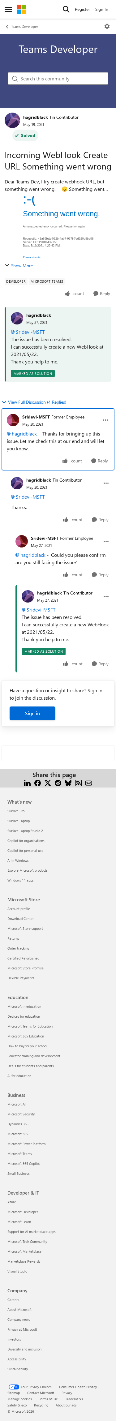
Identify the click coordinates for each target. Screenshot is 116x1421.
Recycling (41, 1405)
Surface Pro (15, 811)
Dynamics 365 (17, 1124)
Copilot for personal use (25, 850)
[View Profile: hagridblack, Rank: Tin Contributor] (12, 120)
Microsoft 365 (17, 1133)
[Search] (66, 9)
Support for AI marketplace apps (31, 1231)
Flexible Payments (20, 978)
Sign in (32, 713)
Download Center (20, 918)
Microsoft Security (21, 1114)
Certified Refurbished (23, 958)
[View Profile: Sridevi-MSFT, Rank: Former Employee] (13, 420)
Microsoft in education (24, 1006)
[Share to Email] (88, 782)
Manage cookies (19, 1399)
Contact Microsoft (40, 1392)
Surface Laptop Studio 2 (25, 830)
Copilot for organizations (26, 840)
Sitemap (13, 1392)
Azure (11, 1202)
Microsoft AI (16, 1104)
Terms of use (48, 1399)
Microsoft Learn (19, 1221)
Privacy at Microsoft (22, 1329)
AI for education (19, 1075)
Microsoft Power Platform (26, 1143)
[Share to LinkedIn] (27, 782)
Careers (13, 1299)
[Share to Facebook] (37, 782)
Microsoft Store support (25, 928)
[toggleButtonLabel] (107, 26)
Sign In (101, 9)
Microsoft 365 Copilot (23, 1163)
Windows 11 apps (20, 880)
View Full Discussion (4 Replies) (37, 402)
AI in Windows (18, 860)
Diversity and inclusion (24, 1349)
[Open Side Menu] (8, 9)
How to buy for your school (27, 1046)
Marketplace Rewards (23, 1261)
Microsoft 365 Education (25, 1036)
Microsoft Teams (19, 1153)
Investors (14, 1339)
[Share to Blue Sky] (68, 782)
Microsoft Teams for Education (30, 1026)
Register (82, 9)
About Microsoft (19, 1309)
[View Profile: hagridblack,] (17, 318)
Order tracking (18, 948)
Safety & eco (17, 1405)
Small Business (18, 1173)
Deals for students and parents (30, 1065)
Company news (18, 1319)
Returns (13, 938)
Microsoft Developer (22, 1211)
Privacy (67, 1392)
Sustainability (17, 1369)
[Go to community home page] (21, 9)
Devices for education (23, 1016)
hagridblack (35, 117)
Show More (22, 265)
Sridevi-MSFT (30, 331)
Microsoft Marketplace (24, 1251)
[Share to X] (48, 782)
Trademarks (74, 1399)
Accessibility (16, 1359)
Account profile (18, 908)
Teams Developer (24, 26)
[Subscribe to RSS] (78, 782)
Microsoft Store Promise (25, 968)
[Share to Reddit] (58, 782)
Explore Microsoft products (27, 870)
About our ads (66, 1405)
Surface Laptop (18, 820)
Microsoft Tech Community (27, 1241)
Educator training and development (33, 1056)
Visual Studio (17, 1271)
